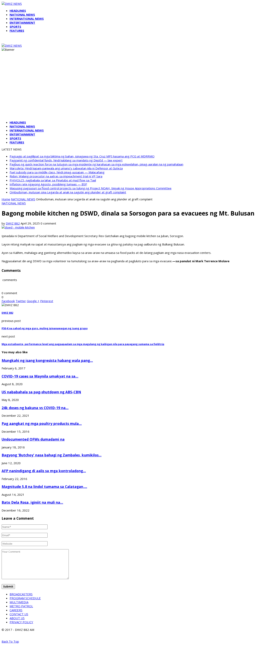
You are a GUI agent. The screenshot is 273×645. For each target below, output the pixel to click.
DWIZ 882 (13, 223)
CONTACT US (19, 614)
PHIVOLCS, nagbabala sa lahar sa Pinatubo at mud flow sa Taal (53, 180)
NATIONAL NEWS (22, 15)
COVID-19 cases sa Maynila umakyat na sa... (40, 376)
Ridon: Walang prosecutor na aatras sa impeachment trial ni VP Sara (56, 176)
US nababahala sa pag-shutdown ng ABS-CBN (41, 392)
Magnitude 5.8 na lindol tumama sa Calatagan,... (44, 486)
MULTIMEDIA (19, 602)
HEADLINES (18, 11)
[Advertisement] (136, 89)
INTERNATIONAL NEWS (27, 19)
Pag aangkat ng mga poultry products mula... (42, 423)
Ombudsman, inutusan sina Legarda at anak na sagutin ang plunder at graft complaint (68, 192)
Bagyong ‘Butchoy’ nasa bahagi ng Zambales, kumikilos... (52, 455)
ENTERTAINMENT (22, 23)
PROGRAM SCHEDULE (25, 598)
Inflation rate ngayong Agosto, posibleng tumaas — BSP (48, 184)
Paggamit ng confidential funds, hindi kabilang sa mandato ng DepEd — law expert (66, 160)
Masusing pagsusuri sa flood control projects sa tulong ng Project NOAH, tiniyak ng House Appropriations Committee (90, 188)
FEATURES (17, 31)
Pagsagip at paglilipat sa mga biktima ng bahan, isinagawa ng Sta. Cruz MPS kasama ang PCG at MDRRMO (82, 156)
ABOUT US (17, 618)
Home (6, 199)
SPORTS (15, 27)
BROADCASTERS (21, 594)
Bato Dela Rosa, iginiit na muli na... (32, 502)
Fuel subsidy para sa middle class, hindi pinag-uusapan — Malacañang (57, 172)
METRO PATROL (21, 606)
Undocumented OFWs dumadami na (33, 439)
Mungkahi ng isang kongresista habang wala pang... (47, 360)
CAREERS (16, 610)
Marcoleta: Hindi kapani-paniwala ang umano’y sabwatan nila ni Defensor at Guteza (66, 168)
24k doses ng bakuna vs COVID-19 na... (35, 407)
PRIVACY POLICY (21, 622)
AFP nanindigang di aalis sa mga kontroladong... (44, 470)
